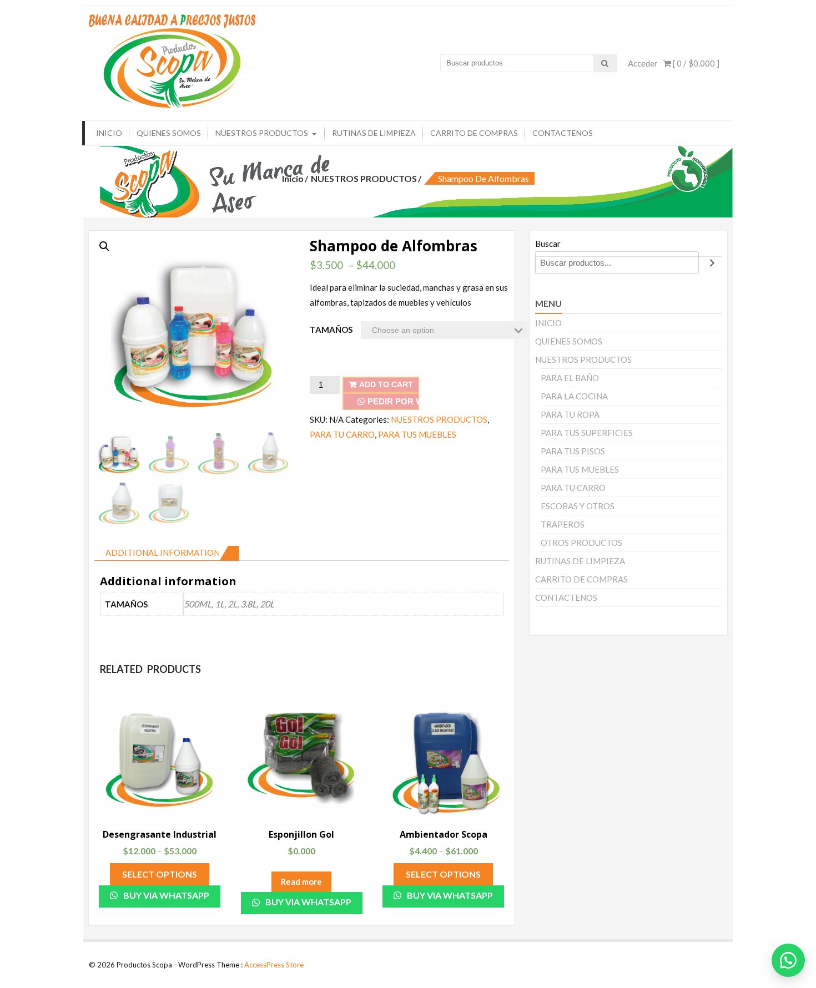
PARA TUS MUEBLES (417, 434)
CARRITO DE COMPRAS (474, 133)
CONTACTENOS (562, 133)
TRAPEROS (563, 524)
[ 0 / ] (695, 63)
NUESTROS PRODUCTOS (261, 133)
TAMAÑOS (331, 330)
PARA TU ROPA (570, 414)
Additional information (162, 553)
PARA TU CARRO (342, 434)
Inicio (293, 178)
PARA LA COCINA (574, 396)
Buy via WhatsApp (165, 895)
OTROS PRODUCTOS (581, 543)
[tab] (166, 553)
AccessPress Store (274, 964)
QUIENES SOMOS (169, 133)
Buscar (548, 244)
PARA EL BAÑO (570, 378)
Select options (159, 874)
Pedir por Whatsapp (393, 401)
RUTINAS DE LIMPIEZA (374, 133)
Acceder (643, 63)
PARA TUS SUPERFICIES (587, 433)
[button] (788, 960)
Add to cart (386, 384)
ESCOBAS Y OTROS (577, 506)
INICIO (109, 133)
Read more (301, 881)
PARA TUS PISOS (573, 451)
